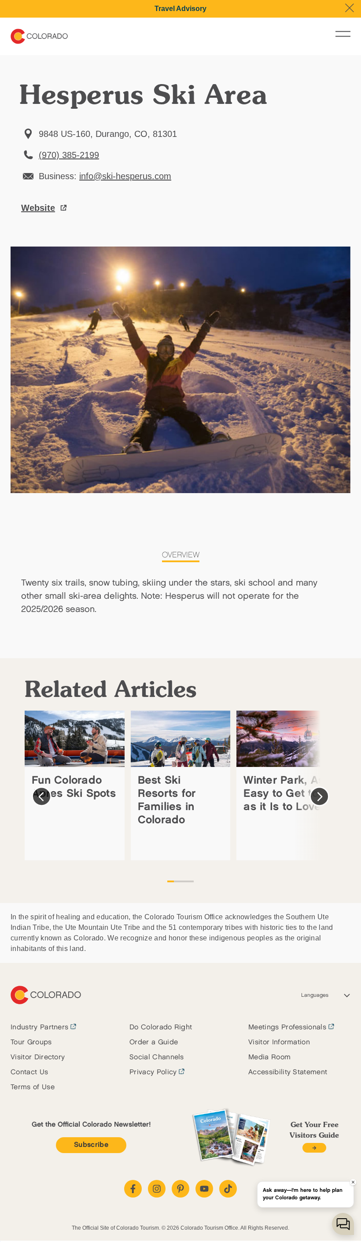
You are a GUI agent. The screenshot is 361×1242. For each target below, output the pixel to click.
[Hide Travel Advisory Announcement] (349, 8)
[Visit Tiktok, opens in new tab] (228, 1189)
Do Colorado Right (160, 1027)
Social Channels (156, 1057)
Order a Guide (153, 1042)
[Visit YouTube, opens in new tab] (204, 1189)
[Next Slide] (319, 797)
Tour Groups (31, 1042)
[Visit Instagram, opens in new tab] (157, 1189)
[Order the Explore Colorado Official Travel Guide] (314, 1148)
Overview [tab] (180, 555)
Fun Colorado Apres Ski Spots (74, 787)
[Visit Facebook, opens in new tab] (133, 1189)
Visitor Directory (38, 1057)
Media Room (269, 1057)
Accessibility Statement (287, 1072)
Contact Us (29, 1072)
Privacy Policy (153, 1072)
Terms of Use (33, 1087)
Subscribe (91, 1145)
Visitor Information (279, 1042)
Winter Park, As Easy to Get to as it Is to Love (283, 793)
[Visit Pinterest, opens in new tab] (180, 1189)
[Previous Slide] (42, 797)
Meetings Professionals (287, 1027)
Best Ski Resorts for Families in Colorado (167, 800)
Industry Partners (39, 1027)
